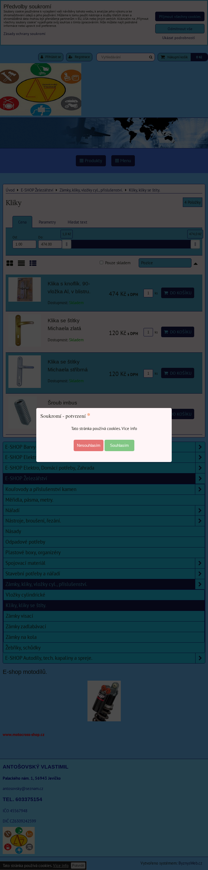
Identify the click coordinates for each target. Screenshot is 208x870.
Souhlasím (119, 445)
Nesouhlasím (88, 445)
